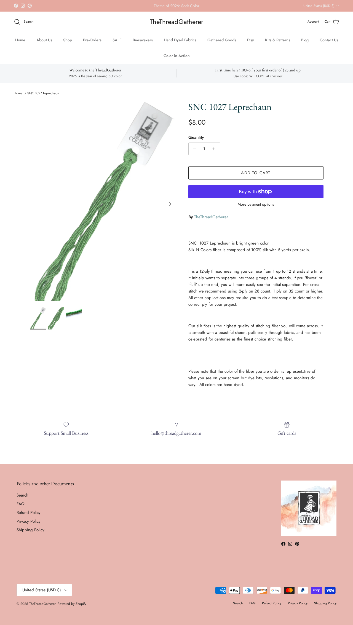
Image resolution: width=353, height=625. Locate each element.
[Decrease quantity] (193, 149)
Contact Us (329, 40)
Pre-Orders (92, 40)
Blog (305, 40)
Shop (67, 40)
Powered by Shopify (72, 603)
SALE (117, 40)
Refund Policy (29, 512)
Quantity (196, 137)
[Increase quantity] (215, 149)
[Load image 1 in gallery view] (103, 201)
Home (20, 40)
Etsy (250, 40)
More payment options (256, 204)
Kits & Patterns (277, 40)
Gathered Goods (221, 40)
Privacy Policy (29, 521)
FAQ (21, 504)
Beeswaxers (143, 40)
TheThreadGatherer (211, 217)
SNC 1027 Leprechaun (43, 93)
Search (22, 495)
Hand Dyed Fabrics (180, 40)
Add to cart (255, 173)
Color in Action (177, 55)
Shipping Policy (30, 530)
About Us (44, 40)
